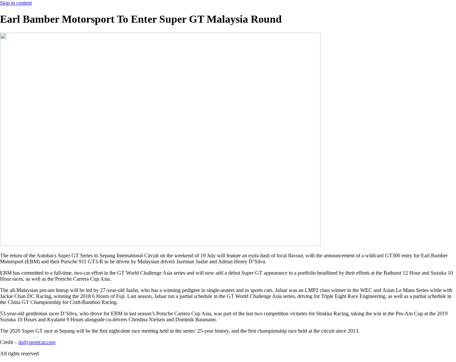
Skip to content (16, 3)
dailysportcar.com (36, 342)
